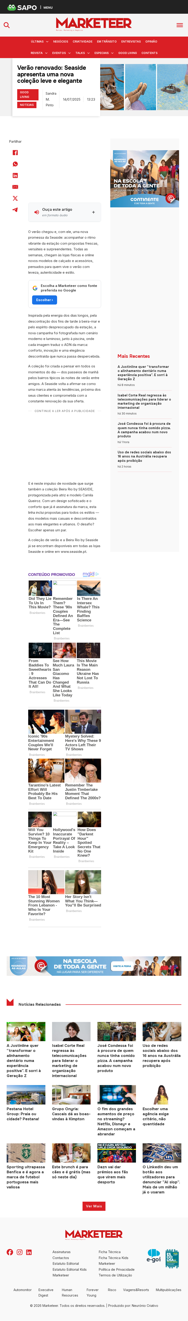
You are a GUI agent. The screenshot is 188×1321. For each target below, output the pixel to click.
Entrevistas (131, 41)
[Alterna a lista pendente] (47, 41)
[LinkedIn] (15, 175)
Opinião (151, 41)
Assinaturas (62, 1252)
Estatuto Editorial (66, 1263)
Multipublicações (168, 1290)
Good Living (127, 53)
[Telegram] (15, 209)
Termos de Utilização (115, 1275)
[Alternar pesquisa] (7, 25)
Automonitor (23, 1290)
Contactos (61, 1258)
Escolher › (44, 300)
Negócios (60, 41)
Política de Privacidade (117, 1269)
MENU (48, 7)
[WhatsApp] (15, 164)
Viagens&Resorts (136, 1290)
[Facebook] (15, 152)
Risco (112, 1290)
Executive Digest (46, 1292)
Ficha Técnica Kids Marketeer (113, 1261)
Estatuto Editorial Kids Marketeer (70, 1272)
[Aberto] (180, 25)
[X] (15, 198)
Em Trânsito (107, 41)
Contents (149, 53)
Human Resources (70, 1292)
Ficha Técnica (110, 1252)
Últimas (37, 41)
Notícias (27, 105)
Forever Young (93, 1292)
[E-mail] (15, 187)
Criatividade (82, 41)
